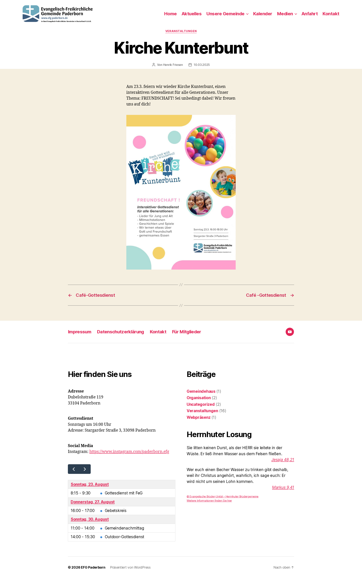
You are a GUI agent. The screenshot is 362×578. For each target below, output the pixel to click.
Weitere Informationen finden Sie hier (209, 500)
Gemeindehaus (201, 391)
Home (170, 13)
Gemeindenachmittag (124, 528)
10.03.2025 (202, 65)
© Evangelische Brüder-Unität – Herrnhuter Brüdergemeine (222, 496)
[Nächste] (85, 469)
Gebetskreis (116, 510)
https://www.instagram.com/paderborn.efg (129, 451)
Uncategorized (201, 404)
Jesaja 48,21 (282, 459)
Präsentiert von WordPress (130, 567)
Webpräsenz (198, 417)
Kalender (262, 13)
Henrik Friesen (173, 65)
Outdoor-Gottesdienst (124, 536)
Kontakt (330, 13)
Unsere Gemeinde (225, 13)
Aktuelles (192, 13)
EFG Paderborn (93, 567)
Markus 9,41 (283, 487)
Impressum (79, 331)
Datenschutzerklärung (120, 331)
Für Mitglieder (186, 331)
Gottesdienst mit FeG (124, 493)
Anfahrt (309, 13)
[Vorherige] (73, 469)
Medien (285, 13)
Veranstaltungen (181, 31)
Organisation (199, 397)
